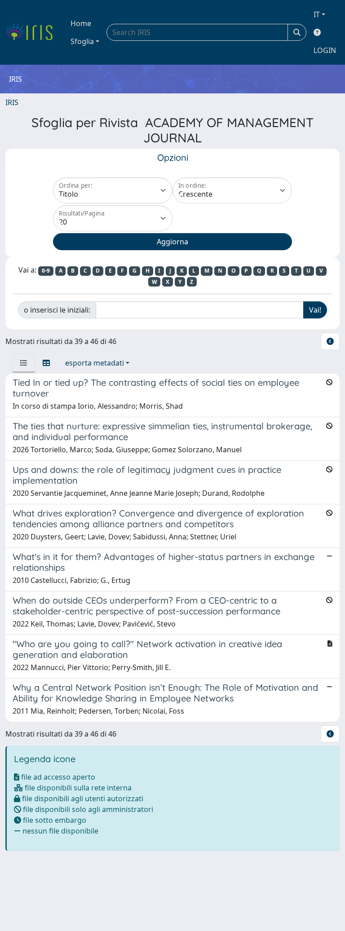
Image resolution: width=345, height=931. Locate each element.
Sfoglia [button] (82, 41)
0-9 (46, 270)
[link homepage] (32, 32)
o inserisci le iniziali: (57, 310)
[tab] (24, 362)
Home (81, 23)
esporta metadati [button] (94, 363)
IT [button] (317, 14)
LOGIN (325, 50)
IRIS (11, 102)
